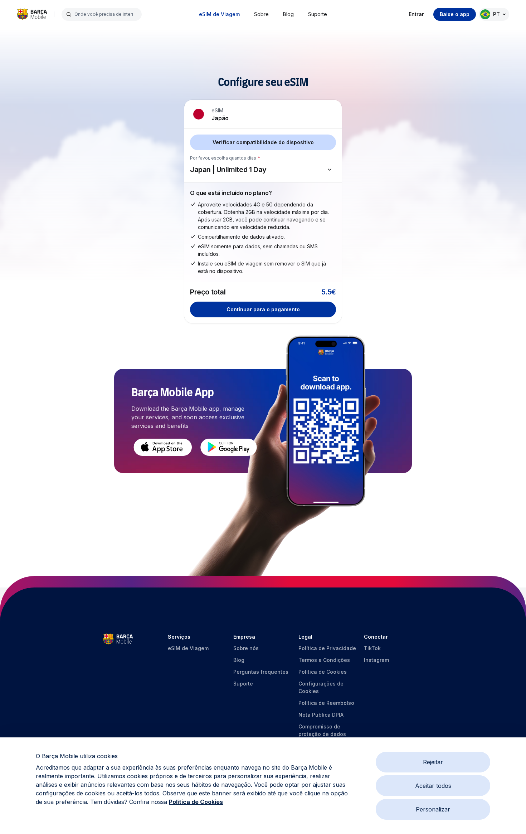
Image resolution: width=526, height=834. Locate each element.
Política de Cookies (196, 801)
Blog (288, 14)
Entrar (416, 14)
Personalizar (433, 809)
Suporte (317, 14)
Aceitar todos (433, 785)
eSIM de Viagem (219, 14)
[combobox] (105, 14)
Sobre (261, 14)
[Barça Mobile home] (32, 14)
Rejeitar (433, 762)
